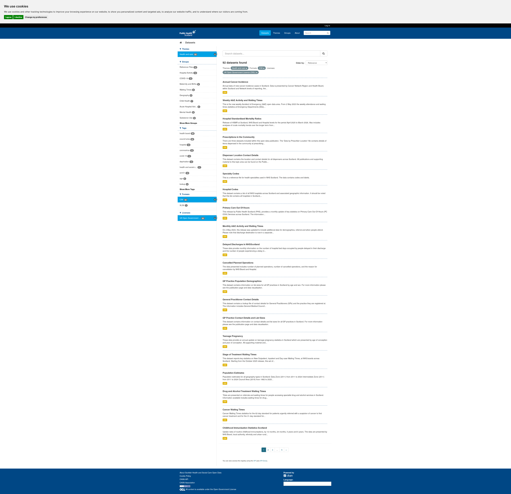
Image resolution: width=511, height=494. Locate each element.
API (255, 461)
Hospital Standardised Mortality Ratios (242, 118)
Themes (276, 33)
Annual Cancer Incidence (235, 81)
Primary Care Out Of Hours (236, 207)
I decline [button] (18, 17)
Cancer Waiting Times (234, 409)
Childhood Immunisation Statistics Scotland (245, 427)
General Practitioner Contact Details (241, 299)
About (297, 33)
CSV (224, 92)
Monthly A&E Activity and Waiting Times (243, 226)
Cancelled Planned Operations (238, 262)
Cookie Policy (185, 476)
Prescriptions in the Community (239, 136)
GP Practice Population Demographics (242, 281)
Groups (287, 33)
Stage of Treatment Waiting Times (239, 354)
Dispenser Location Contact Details (240, 155)
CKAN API (184, 479)
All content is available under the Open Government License (210, 489)
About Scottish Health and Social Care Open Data (200, 472)
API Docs (263, 461)
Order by (300, 63)
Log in (327, 25)
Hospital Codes (230, 189)
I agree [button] (8, 17)
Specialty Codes (231, 173)
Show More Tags (187, 189)
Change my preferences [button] (36, 17)
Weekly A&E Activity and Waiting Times (242, 100)
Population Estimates (233, 372)
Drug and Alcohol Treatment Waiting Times (244, 391)
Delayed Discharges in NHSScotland (241, 244)
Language (288, 479)
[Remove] (246, 68)
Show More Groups (188, 123)
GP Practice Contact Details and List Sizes (244, 317)
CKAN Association (187, 482)
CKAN (287, 475)
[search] (323, 53)
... (277, 449)
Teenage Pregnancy (233, 336)
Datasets (265, 33)
